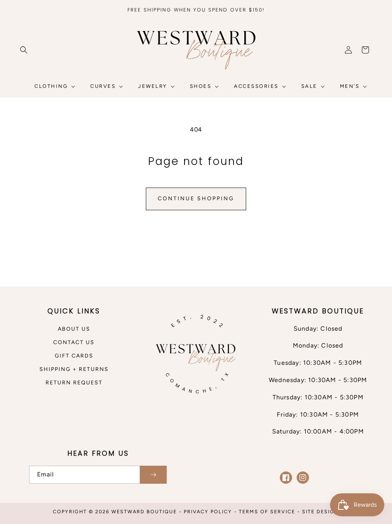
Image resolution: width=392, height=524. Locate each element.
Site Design (320, 511)
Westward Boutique (144, 511)
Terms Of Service (267, 511)
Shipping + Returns (74, 369)
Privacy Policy (208, 511)
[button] (23, 49)
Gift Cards (74, 356)
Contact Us (74, 342)
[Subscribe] (153, 475)
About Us (74, 329)
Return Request (74, 382)
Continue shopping (196, 198)
